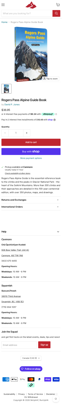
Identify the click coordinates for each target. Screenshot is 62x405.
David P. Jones (12, 104)
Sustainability (9, 394)
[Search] (56, 13)
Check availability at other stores (17, 173)
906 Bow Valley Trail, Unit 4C (15, 250)
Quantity (5, 127)
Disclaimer (50, 394)
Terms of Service (35, 394)
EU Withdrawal (31, 397)
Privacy (21, 394)
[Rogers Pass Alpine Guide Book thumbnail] (6, 88)
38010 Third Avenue (11, 296)
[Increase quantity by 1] (26, 133)
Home (4, 22)
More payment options (31, 158)
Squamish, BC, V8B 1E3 (12, 301)
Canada (29, 358)
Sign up (44, 344)
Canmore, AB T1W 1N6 (12, 255)
